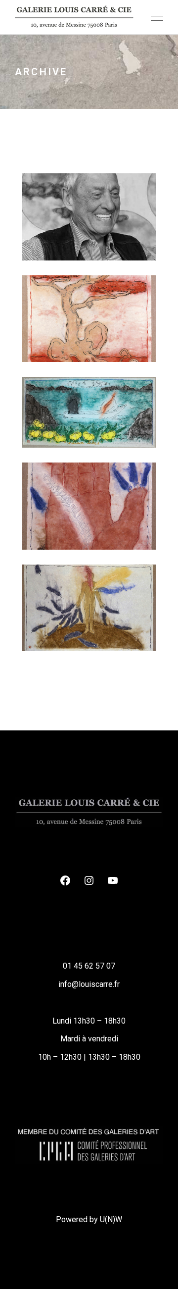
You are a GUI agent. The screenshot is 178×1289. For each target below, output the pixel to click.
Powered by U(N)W (89, 1219)
